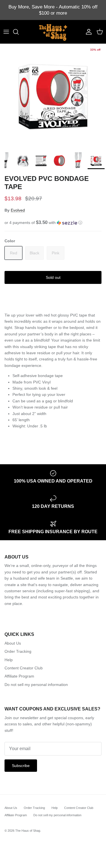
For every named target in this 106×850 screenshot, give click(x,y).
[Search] (18, 32)
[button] (53, 222)
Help (9, 660)
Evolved (18, 210)
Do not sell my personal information (36, 684)
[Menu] (6, 32)
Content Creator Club (24, 668)
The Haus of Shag (27, 830)
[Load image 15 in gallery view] (53, 96)
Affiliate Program (19, 676)
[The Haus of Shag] (53, 32)
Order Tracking (18, 651)
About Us (13, 643)
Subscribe (21, 765)
